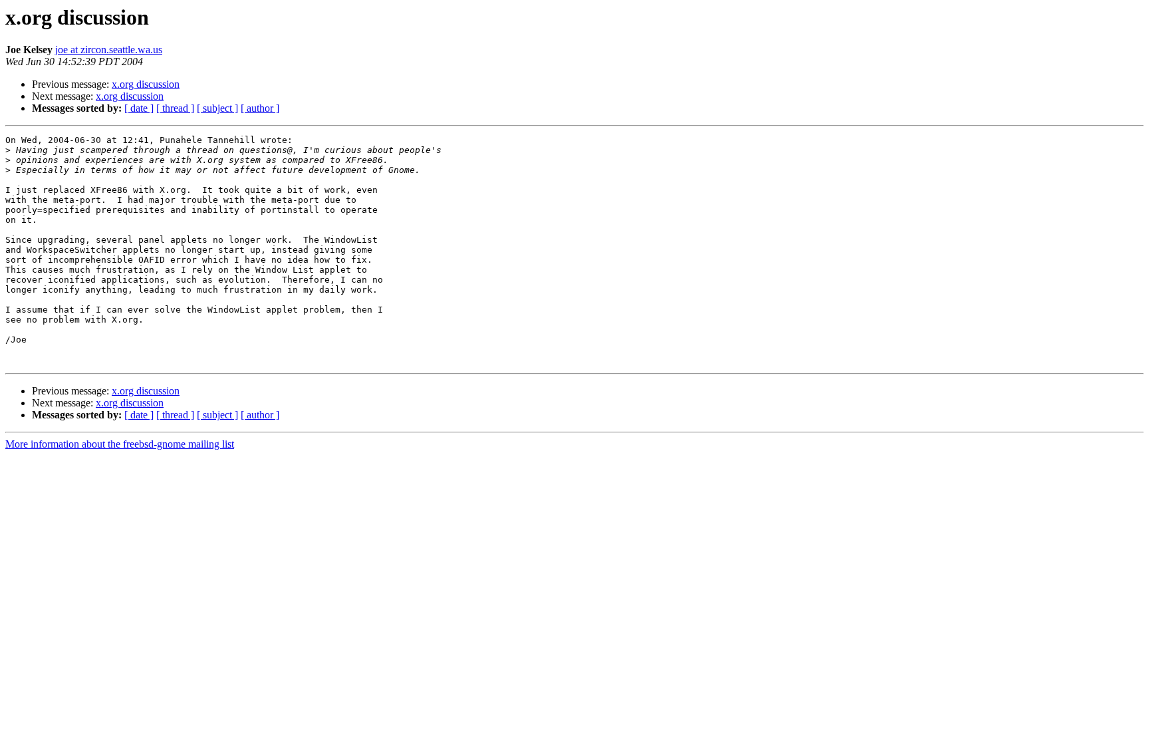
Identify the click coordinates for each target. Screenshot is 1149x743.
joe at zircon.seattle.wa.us (108, 49)
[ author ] (260, 108)
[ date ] (139, 108)
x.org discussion (146, 84)
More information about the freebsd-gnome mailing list (119, 444)
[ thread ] (175, 108)
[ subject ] (217, 108)
